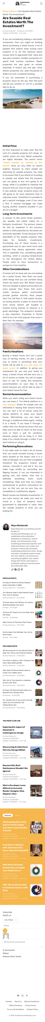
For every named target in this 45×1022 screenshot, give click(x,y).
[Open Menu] (4, 3)
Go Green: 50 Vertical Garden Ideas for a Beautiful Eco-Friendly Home (17, 691)
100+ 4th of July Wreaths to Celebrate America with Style (17, 681)
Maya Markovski (10, 31)
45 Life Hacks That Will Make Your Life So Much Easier (17, 633)
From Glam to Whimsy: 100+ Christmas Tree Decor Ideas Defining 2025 (18, 662)
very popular (9, 404)
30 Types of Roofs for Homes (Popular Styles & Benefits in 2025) (16, 584)
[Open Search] (41, 3)
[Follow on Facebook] (18, 996)
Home (6, 11)
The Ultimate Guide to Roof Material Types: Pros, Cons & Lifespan (18, 594)
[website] (12, 570)
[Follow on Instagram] (18, 570)
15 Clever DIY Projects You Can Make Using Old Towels (18, 613)
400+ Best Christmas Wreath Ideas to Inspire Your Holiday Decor (16, 671)
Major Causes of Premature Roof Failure (17, 622)
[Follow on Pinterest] (22, 570)
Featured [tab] (7, 815)
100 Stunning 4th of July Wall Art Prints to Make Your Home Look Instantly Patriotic (18, 652)
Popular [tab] (18, 815)
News (13, 11)
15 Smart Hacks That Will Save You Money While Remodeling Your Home (18, 604)
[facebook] (15, 570)
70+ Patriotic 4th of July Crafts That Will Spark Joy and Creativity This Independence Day (17, 702)
